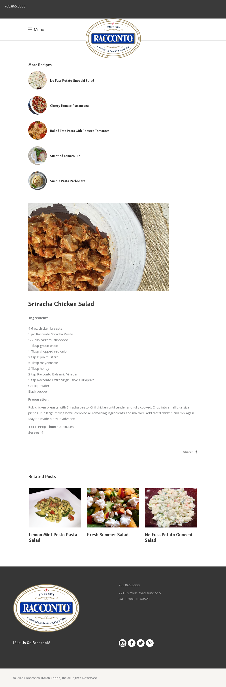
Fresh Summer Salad (107, 535)
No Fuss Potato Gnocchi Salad (72, 81)
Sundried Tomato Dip (65, 156)
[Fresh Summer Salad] (113, 507)
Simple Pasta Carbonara (67, 181)
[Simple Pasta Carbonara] (37, 180)
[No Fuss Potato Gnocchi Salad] (37, 80)
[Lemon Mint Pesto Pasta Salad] (55, 507)
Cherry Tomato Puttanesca (69, 106)
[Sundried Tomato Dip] (37, 155)
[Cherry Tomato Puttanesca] (37, 105)
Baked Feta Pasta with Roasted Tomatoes (79, 131)
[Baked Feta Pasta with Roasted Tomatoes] (37, 130)
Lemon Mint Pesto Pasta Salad (53, 537)
